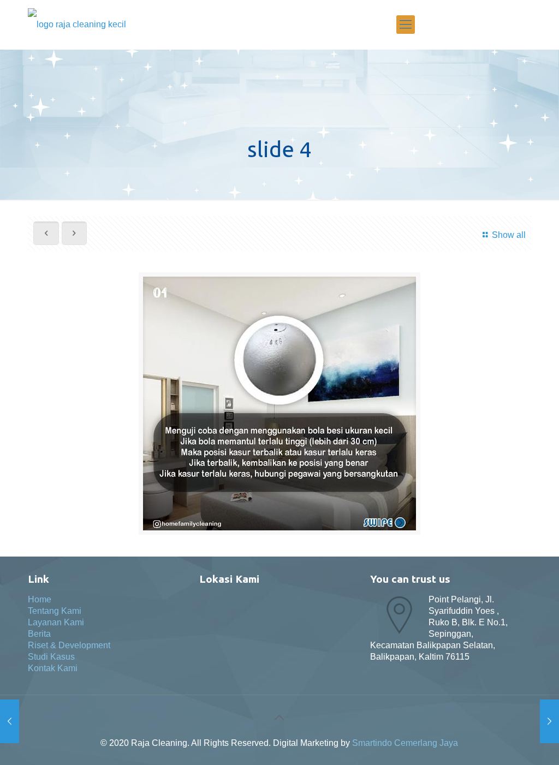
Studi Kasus (51, 656)
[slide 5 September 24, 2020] (9, 721)
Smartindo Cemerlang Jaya (405, 743)
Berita (39, 633)
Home (39, 599)
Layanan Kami (56, 622)
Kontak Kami (53, 668)
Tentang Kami (54, 610)
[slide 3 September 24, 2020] (549, 721)
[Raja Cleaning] (77, 24)
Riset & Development (69, 645)
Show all (508, 235)
